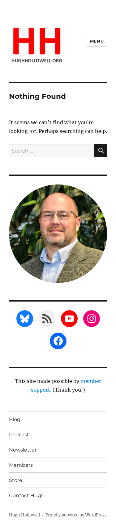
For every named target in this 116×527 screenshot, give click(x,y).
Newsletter (23, 450)
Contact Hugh (27, 495)
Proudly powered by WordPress (76, 515)
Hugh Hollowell (24, 515)
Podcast (19, 435)
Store (15, 480)
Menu (97, 41)
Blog (14, 419)
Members (21, 465)
